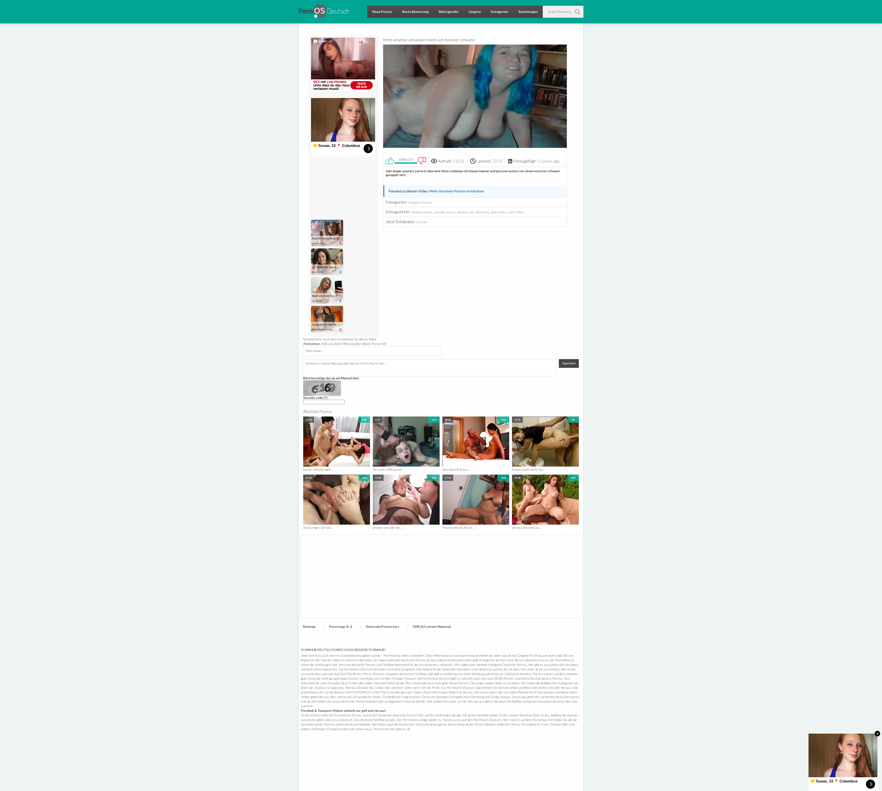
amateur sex (465, 212)
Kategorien (499, 12)
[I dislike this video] (422, 160)
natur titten (516, 212)
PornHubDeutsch (324, 10)
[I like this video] (390, 160)
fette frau (482, 212)
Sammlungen (528, 12)
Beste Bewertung (415, 12)
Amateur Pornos (420, 202)
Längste (475, 12)
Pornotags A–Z (340, 626)
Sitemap (309, 626)
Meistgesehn (448, 12)
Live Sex (421, 222)
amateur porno (422, 212)
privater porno (445, 212)
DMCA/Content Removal (432, 626)
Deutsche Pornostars (382, 626)
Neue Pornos (382, 12)
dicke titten (498, 212)
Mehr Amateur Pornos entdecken (456, 191)
